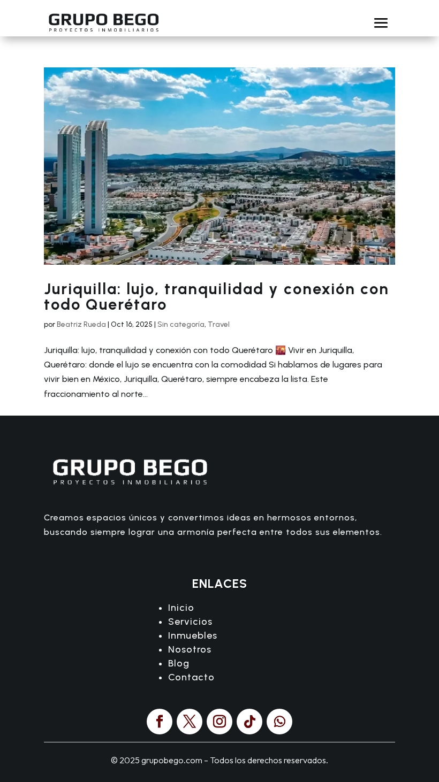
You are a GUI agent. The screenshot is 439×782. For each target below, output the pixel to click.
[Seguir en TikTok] (249, 721)
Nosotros (189, 649)
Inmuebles (192, 635)
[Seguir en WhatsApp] (279, 721)
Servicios (190, 621)
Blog (179, 663)
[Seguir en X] (189, 721)
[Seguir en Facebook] (159, 721)
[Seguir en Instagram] (219, 721)
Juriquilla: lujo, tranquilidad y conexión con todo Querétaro (216, 296)
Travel (219, 324)
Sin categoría (181, 324)
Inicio (181, 608)
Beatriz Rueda (81, 324)
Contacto (191, 677)
